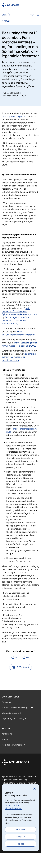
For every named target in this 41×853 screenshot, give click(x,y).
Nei (27, 657)
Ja (16, 657)
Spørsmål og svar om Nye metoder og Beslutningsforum (19, 356)
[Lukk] (34, 788)
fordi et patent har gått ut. (14, 116)
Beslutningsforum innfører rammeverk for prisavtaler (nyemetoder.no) (15, 320)
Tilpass (20, 843)
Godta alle (20, 829)
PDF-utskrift (23, 667)
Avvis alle (20, 836)
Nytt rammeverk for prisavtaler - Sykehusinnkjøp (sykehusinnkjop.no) (19, 311)
